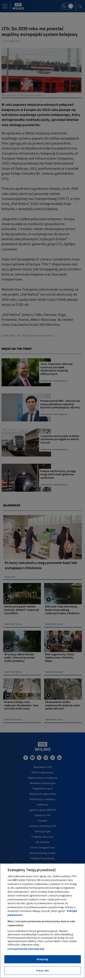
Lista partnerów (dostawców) (26, 949)
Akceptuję (42, 959)
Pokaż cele (42, 970)
